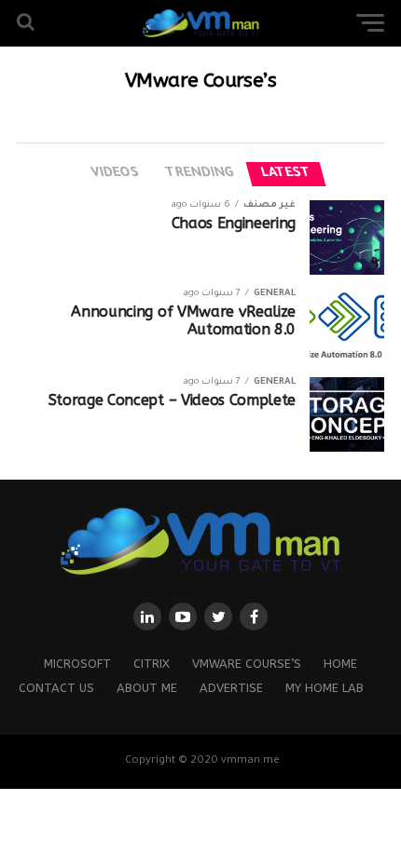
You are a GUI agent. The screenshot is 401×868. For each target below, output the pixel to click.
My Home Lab (324, 688)
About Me (147, 688)
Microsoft (77, 664)
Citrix (151, 664)
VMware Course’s (246, 664)
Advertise (231, 688)
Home (340, 664)
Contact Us (56, 688)
